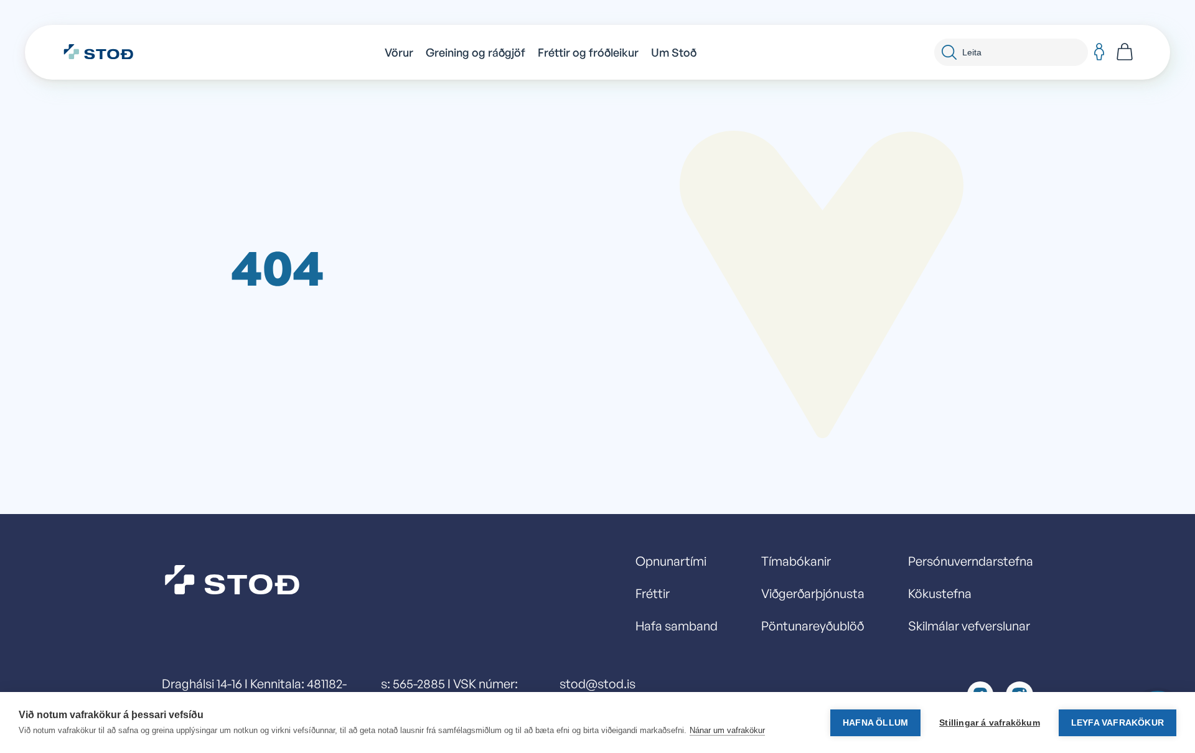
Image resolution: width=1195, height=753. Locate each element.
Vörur (399, 52)
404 (278, 266)
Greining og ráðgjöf (475, 52)
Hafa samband (676, 626)
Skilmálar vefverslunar (969, 626)
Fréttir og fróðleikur (588, 52)
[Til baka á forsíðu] (105, 52)
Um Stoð (673, 52)
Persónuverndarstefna (970, 561)
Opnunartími (670, 561)
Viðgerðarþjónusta (813, 593)
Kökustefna (940, 593)
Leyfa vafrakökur (1117, 722)
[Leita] (949, 52)
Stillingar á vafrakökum (989, 722)
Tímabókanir (796, 561)
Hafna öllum (875, 722)
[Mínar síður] (1099, 52)
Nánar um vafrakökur (727, 730)
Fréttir (652, 593)
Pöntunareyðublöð (812, 626)
